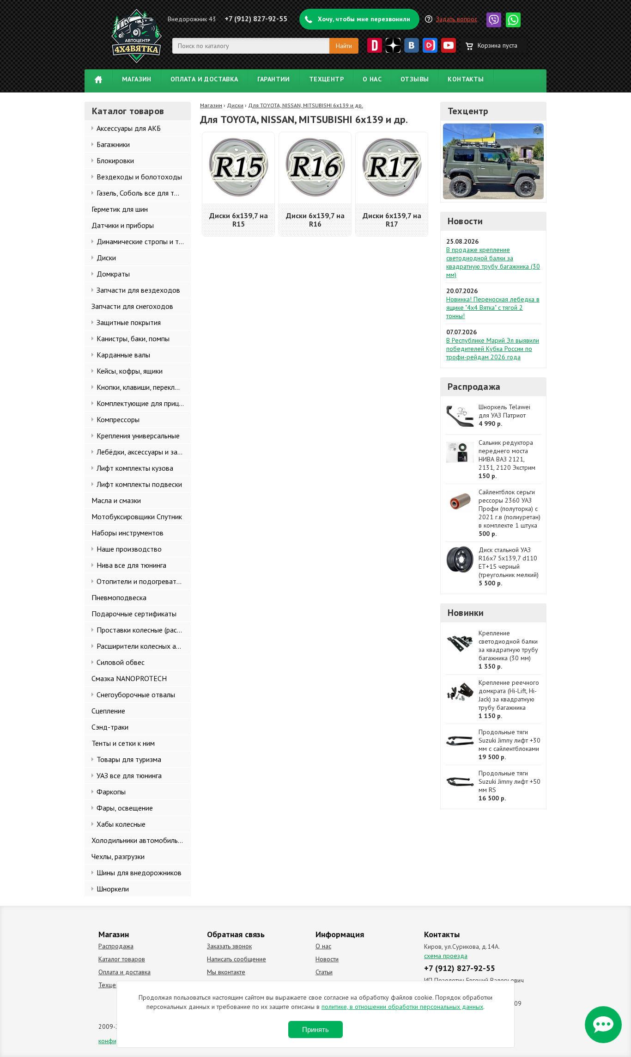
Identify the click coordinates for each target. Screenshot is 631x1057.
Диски (106, 257)
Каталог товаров (121, 959)
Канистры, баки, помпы (133, 338)
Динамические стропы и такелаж (144, 241)
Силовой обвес (121, 662)
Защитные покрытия (129, 322)
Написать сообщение (236, 959)
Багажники (113, 144)
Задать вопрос (456, 19)
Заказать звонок (229, 946)
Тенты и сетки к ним (123, 743)
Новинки (466, 613)
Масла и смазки (116, 500)
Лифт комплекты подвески (139, 484)
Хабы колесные (121, 824)
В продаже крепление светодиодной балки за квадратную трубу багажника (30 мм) (493, 262)
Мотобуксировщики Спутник (136, 516)
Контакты (466, 79)
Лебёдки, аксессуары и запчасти (144, 451)
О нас (372, 79)
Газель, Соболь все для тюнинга (144, 192)
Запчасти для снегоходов (132, 306)
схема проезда (445, 956)
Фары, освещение (125, 807)
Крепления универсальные (138, 435)
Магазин (137, 79)
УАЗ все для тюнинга (129, 775)
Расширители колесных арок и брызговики (144, 646)
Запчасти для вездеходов (138, 290)
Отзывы (414, 79)
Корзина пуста (497, 45)
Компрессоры (118, 419)
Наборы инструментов (127, 532)
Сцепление (108, 710)
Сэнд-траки (109, 726)
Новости (465, 221)
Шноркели (113, 888)
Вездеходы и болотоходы (139, 176)
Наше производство (129, 548)
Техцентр (326, 79)
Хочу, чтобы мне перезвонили (364, 19)
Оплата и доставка (204, 79)
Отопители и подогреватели (142, 581)
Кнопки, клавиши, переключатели (144, 387)
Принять (315, 1029)
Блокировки (115, 160)
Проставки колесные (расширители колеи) (144, 629)
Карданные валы (123, 354)
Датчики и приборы (122, 225)
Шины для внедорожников (139, 872)
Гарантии (273, 79)
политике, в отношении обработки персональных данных (402, 1006)
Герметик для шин (119, 209)
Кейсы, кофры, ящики (130, 370)
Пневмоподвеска (118, 597)
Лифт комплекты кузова (135, 468)
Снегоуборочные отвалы (136, 694)
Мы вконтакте (226, 972)
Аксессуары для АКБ (129, 128)
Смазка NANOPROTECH (129, 678)
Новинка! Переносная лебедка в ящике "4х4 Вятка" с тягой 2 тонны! (493, 307)
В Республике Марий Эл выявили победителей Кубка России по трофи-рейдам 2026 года (492, 348)
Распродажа (474, 387)
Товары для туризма (129, 759)
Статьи (324, 972)
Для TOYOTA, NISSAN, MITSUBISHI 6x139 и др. (305, 105)
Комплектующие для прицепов (144, 403)
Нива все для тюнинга (131, 565)
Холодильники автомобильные (140, 840)
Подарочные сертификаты (133, 613)
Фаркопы (111, 791)
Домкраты (113, 273)
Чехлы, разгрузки (118, 856)
